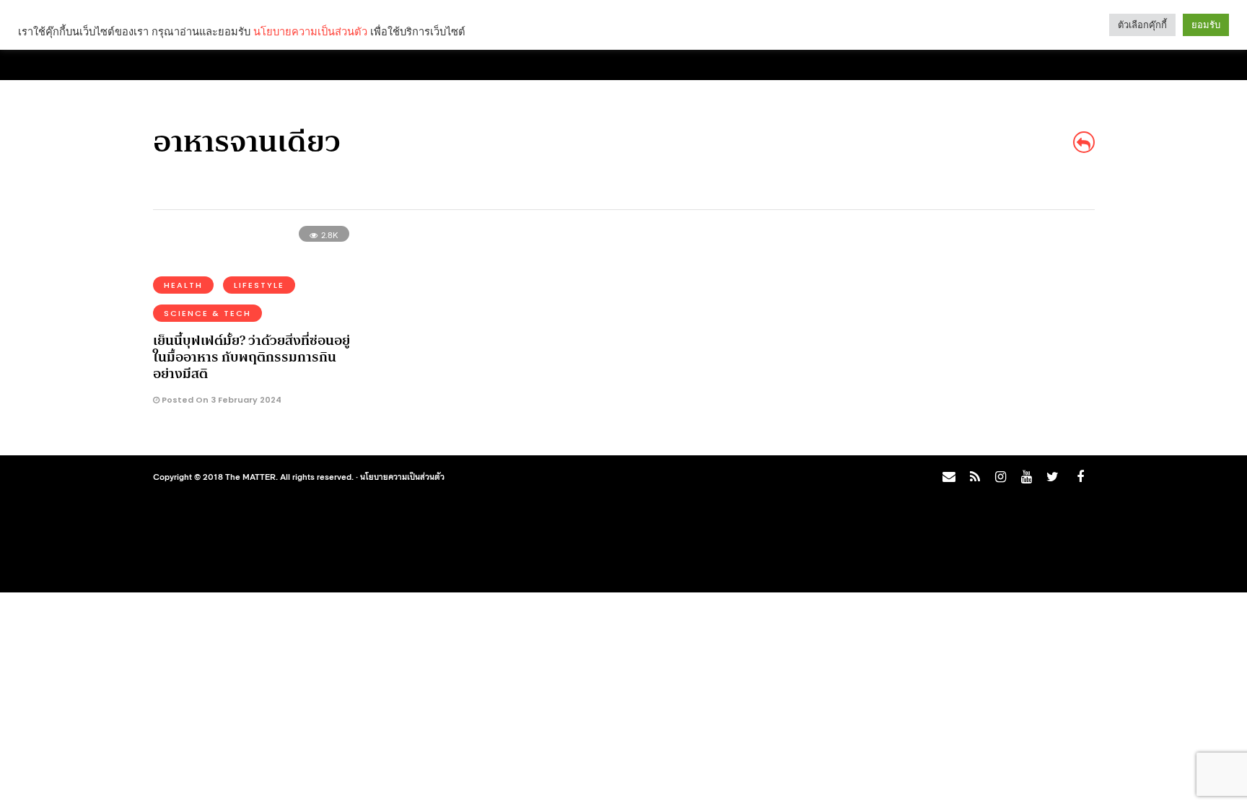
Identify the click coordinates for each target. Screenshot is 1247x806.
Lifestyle (259, 285)
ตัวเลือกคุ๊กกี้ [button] (1142, 24)
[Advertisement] (967, 336)
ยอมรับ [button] (1205, 24)
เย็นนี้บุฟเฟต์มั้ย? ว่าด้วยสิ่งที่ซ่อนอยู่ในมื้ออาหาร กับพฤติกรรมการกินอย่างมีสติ (251, 357)
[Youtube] (1026, 477)
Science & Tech (207, 313)
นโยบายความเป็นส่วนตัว (402, 476)
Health (183, 285)
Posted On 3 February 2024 (220, 400)
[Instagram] (1000, 477)
